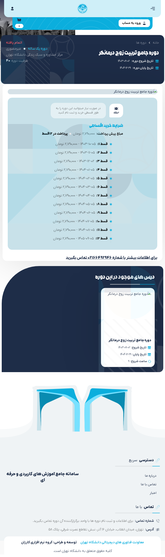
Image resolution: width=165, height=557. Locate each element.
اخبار (153, 493)
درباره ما (150, 476)
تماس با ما (148, 484)
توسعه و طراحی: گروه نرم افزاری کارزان (49, 542)
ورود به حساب (131, 23)
